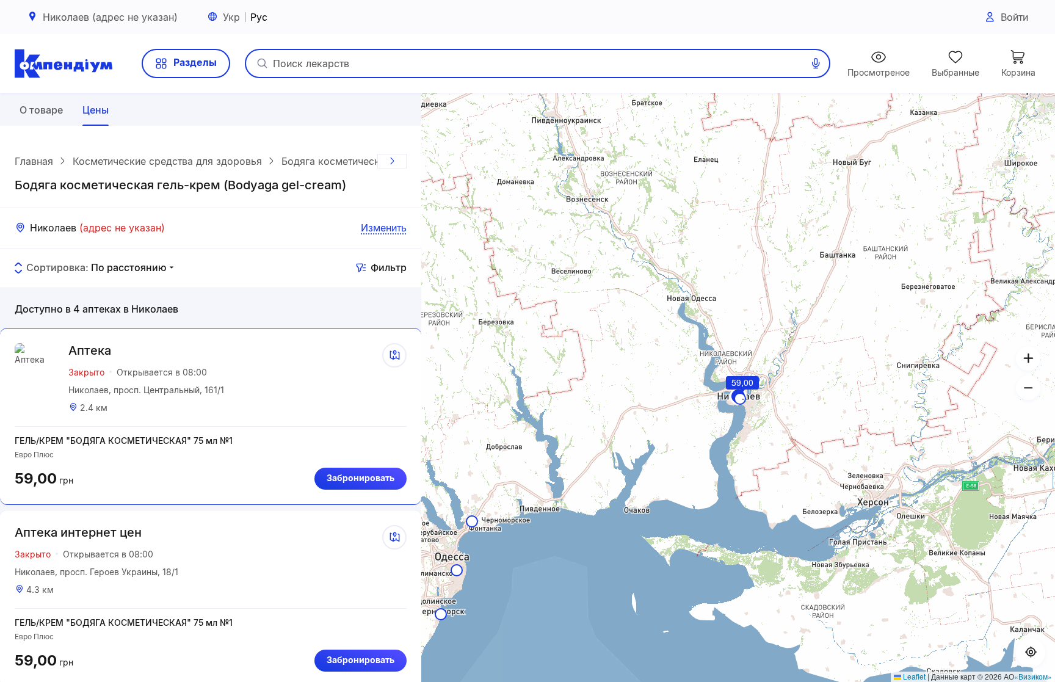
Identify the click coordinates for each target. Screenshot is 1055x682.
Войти (1014, 17)
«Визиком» (1033, 676)
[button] (743, 399)
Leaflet (913, 676)
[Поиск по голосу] (815, 63)
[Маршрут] (394, 355)
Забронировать (360, 478)
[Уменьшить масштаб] (1028, 387)
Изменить (384, 228)
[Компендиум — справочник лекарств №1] (63, 63)
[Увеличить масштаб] (1028, 358)
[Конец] (392, 161)
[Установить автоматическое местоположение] (1030, 652)
